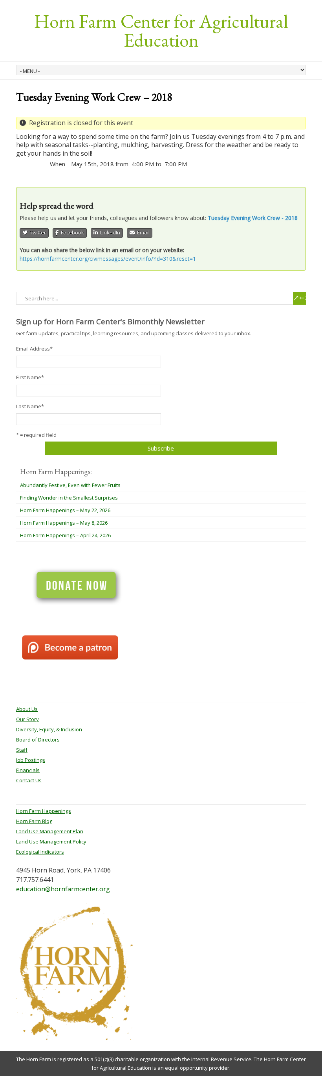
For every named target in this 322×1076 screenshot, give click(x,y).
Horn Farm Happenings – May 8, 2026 (64, 522)
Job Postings (30, 759)
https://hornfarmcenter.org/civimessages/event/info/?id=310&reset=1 (108, 258)
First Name (30, 377)
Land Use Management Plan (49, 831)
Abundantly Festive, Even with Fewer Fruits (70, 485)
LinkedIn (109, 232)
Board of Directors (38, 739)
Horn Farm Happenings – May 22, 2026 (65, 510)
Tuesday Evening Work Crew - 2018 (253, 218)
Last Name (30, 406)
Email (142, 232)
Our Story (27, 719)
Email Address (34, 348)
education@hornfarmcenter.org (63, 889)
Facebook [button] (71, 232)
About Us (27, 708)
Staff (21, 749)
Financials (28, 770)
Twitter (36, 232)
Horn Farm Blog (34, 821)
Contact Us (29, 780)
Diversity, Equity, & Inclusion (49, 729)
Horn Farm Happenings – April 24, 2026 (65, 535)
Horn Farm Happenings (43, 810)
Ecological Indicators (40, 851)
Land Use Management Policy (51, 841)
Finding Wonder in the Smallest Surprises (69, 497)
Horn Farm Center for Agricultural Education (161, 30)
